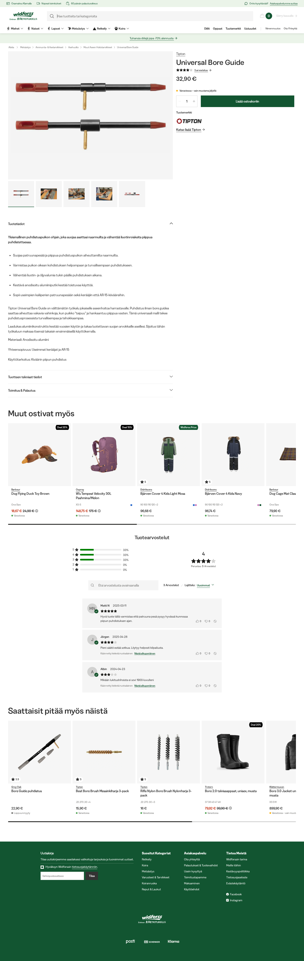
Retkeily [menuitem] (102, 28)
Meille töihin (233, 865)
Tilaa (92, 876)
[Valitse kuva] (21, 194)
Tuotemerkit (233, 28)
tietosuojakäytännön (84, 867)
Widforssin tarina (236, 859)
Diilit (207, 28)
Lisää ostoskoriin (247, 101)
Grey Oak (16, 786)
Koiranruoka (149, 883)
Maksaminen (192, 883)
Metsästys (25, 47)
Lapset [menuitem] (55, 28)
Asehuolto (73, 47)
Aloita (11, 47)
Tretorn (209, 786)
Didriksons (146, 489)
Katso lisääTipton (188, 130)
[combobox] (206, 585)
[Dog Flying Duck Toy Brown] (39, 454)
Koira (145, 865)
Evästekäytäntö (235, 883)
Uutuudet (250, 28)
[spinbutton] (187, 101)
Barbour (15, 489)
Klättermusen (276, 786)
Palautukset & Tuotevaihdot (201, 865)
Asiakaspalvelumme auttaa (284, 3)
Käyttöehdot (191, 889)
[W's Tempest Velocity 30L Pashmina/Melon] (104, 454)
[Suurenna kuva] (90, 115)
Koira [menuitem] (122, 28)
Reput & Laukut (151, 889)
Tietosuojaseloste (236, 877)
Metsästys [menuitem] (78, 28)
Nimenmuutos (273, 28)
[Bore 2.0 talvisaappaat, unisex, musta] (233, 752)
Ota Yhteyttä (290, 28)
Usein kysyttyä (193, 871)
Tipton (180, 54)
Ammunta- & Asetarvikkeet (49, 47)
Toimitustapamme (195, 877)
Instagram (236, 900)
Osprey (80, 489)
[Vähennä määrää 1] (179, 101)
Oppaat (217, 28)
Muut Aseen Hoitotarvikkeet (98, 47)
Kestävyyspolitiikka (238, 871)
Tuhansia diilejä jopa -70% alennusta (152, 38)
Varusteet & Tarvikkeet (155, 877)
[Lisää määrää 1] (194, 101)
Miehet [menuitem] (15, 28)
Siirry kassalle (284, 16)
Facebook (236, 894)
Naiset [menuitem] (35, 28)
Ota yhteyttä (192, 859)
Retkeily (147, 859)
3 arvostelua (201, 70)
